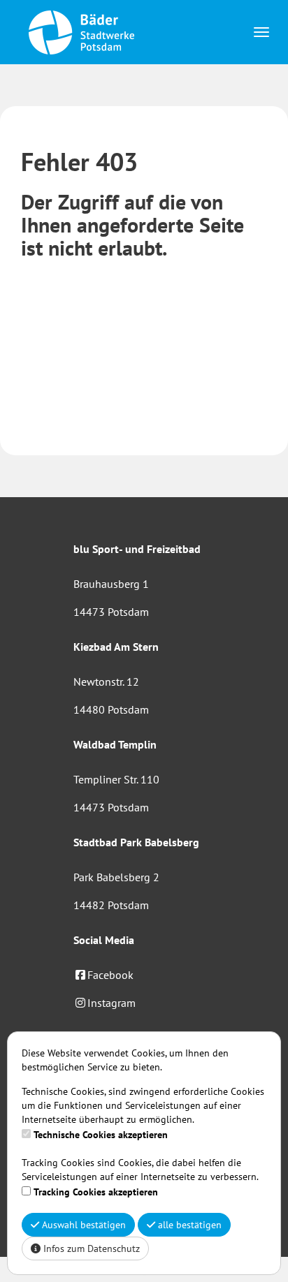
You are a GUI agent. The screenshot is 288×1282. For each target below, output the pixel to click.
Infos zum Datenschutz (90, 1248)
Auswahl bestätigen (82, 1224)
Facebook (110, 975)
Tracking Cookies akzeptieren (96, 1192)
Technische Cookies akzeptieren (101, 1134)
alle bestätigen (188, 1224)
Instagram (111, 1003)
